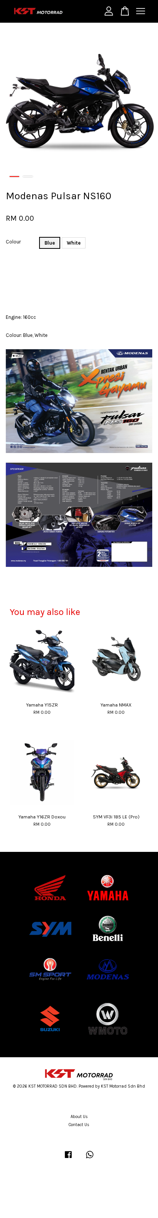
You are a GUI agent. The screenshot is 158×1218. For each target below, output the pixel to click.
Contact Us (79, 1124)
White (74, 243)
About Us (79, 1116)
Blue (49, 243)
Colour (13, 242)
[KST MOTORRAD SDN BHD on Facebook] (68, 1158)
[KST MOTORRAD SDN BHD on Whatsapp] (89, 1158)
